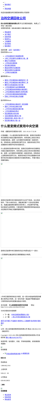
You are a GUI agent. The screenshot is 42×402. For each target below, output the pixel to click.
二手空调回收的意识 (12, 111)
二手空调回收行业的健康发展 (15, 87)
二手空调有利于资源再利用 (14, 56)
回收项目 (8, 37)
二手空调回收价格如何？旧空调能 (16, 104)
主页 (10, 50)
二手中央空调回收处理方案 (14, 109)
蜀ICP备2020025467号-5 (14, 337)
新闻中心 (8, 39)
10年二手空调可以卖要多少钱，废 (16, 58)
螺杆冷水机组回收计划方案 (14, 85)
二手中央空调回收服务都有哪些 (16, 94)
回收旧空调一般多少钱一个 (14, 118)
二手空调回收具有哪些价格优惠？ (16, 89)
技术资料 (8, 44)
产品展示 (14, 321)
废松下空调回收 (10, 61)
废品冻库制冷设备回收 (12, 68)
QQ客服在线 (24, 353)
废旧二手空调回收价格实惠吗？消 (16, 82)
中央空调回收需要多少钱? (20, 314)
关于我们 (8, 34)
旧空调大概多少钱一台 (12, 120)
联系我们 (8, 4)
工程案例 (8, 41)
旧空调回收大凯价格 (12, 113)
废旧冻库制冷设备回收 (12, 70)
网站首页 (8, 32)
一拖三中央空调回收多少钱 (20, 317)
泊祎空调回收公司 (13, 18)
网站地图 (8, 9)
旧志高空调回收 (10, 65)
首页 (2, 321)
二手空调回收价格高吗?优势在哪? (16, 92)
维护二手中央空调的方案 (13, 106)
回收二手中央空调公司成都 (14, 96)
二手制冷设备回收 (11, 72)
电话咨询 (8, 395)
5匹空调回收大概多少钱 (13, 116)
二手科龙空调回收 (11, 63)
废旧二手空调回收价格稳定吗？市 (16, 80)
